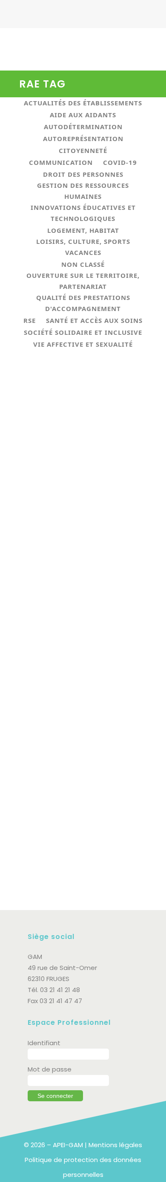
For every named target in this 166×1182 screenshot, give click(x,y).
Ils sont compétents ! (67, 475)
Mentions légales (115, 1144)
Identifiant (44, 1042)
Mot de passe (50, 1069)
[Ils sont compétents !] (83, 414)
